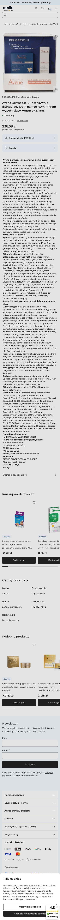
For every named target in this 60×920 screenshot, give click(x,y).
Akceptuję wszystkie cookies (30, 913)
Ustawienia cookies (30, 906)
